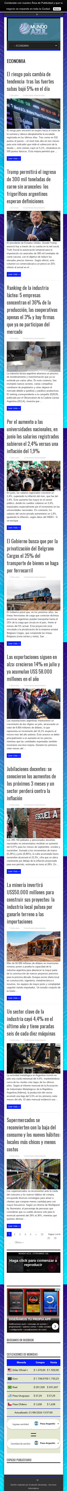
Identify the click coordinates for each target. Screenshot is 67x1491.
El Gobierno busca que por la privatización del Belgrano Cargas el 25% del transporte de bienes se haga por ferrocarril (32, 555)
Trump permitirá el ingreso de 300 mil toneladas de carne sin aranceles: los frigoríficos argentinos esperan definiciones (31, 186)
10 (42, 1234)
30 (55, 1238)
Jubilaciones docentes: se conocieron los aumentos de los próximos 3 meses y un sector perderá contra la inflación (31, 783)
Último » (19, 1242)
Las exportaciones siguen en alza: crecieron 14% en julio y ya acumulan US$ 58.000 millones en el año (33, 667)
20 (48, 1238)
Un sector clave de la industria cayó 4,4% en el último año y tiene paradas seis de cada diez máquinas (31, 1022)
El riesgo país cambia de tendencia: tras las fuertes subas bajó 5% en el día (30, 81)
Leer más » (14, 158)
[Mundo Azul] (33, 32)
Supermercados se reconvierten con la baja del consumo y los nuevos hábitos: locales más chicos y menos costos (33, 1134)
